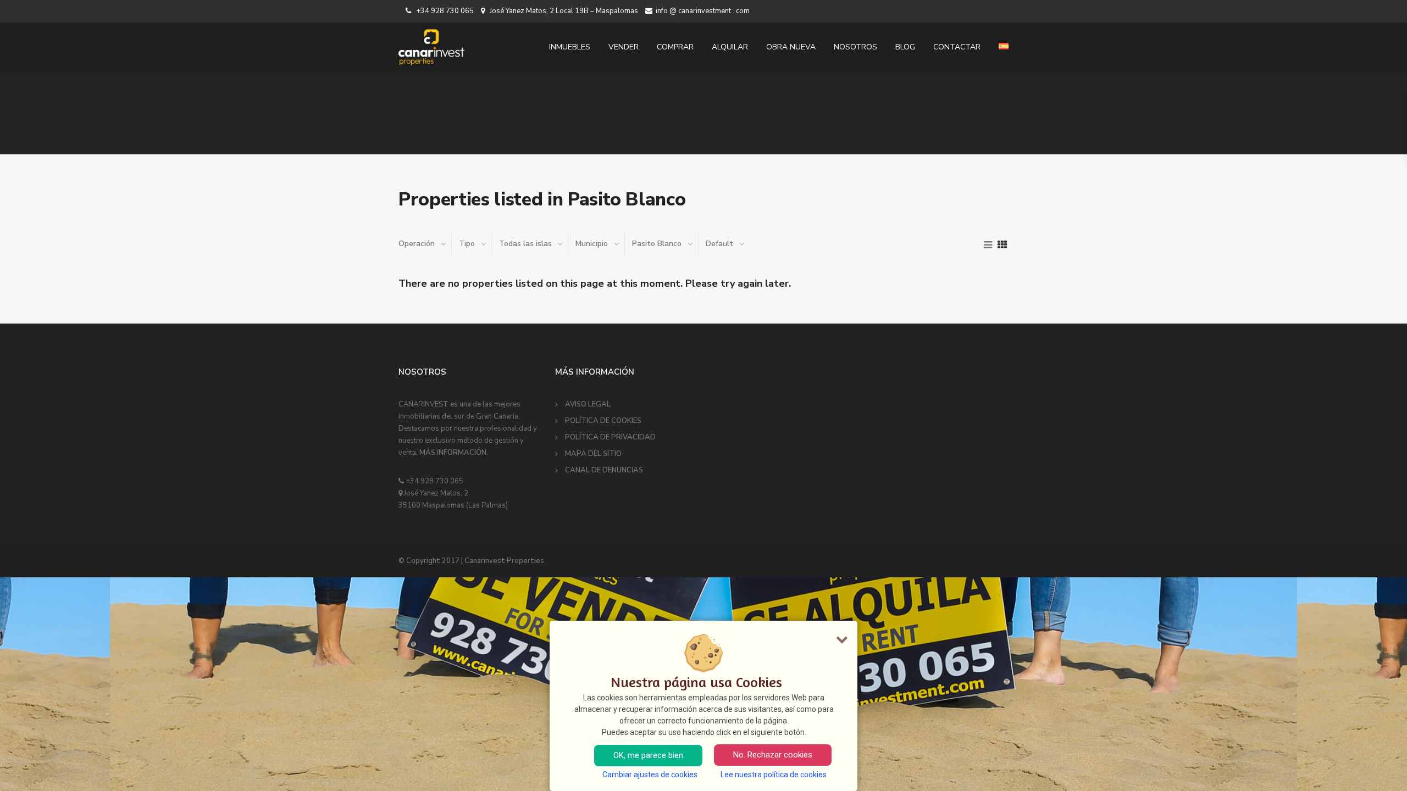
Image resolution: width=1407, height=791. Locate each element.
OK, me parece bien (648, 755)
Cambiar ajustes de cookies (649, 774)
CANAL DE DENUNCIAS (604, 470)
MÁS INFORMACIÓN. (453, 453)
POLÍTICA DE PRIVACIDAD (610, 437)
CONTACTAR (957, 47)
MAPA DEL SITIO (593, 454)
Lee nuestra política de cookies (774, 774)
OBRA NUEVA (791, 47)
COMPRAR (675, 47)
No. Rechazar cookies (772, 755)
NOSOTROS (855, 47)
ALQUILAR (730, 47)
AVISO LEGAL (588, 404)
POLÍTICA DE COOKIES (603, 421)
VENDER (623, 47)
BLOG (905, 47)
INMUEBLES (569, 47)
